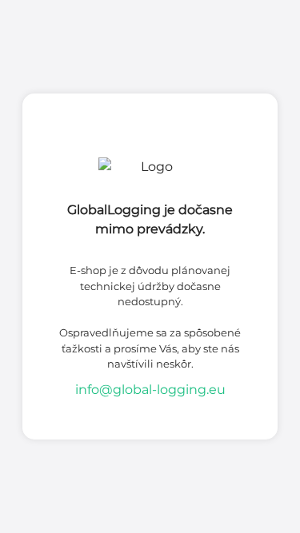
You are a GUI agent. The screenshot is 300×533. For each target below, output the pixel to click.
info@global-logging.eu (150, 389)
